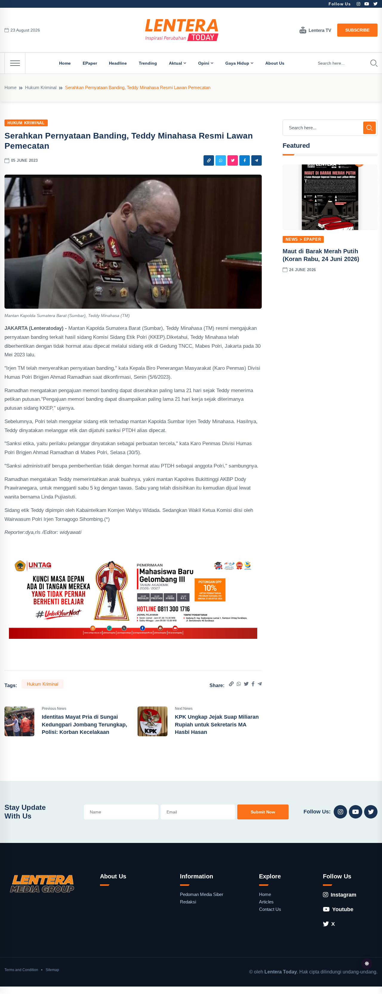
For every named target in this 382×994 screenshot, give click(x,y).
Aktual (175, 63)
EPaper (90, 63)
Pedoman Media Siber (201, 894)
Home (65, 63)
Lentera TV (320, 30)
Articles (266, 901)
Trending (148, 63)
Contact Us (270, 909)
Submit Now (263, 812)
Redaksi (188, 901)
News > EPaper (303, 239)
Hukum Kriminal (40, 87)
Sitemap (52, 970)
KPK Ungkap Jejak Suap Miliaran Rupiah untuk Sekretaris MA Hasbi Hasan (217, 724)
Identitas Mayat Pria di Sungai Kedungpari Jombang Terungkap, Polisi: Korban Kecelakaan (84, 724)
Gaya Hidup (237, 63)
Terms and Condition (21, 970)
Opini (203, 63)
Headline (118, 63)
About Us (274, 63)
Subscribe (357, 30)
